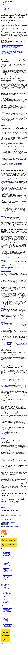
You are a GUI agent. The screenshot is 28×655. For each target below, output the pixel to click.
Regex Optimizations (7, 589)
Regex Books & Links (7, 602)
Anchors (5, 564)
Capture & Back (6, 565)
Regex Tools (5, 599)
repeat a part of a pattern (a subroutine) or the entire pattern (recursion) (14, 233)
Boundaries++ (6, 563)
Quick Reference (6, 553)
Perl (2, 433)
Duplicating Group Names (7, 48)
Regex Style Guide (7, 555)
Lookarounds (6, 568)
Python (3, 428)
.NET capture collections (6, 386)
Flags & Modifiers (7, 566)
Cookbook (5, 587)
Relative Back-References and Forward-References (12, 52)
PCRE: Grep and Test (7, 591)
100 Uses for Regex (7, 554)
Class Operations (6, 573)
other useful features (18, 164)
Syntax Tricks (6, 577)
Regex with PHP (6, 620)
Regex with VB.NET (7, 626)
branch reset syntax (23, 331)
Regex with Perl (6, 618)
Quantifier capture (7, 579)
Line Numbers (6, 610)
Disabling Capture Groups (7, 53)
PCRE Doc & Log (7, 617)
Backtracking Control (7, 575)
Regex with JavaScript (7, 624)
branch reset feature (7, 186)
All (6, 562)
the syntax (19, 267)
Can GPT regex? (6, 556)
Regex (6, 576)
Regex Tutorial (6, 550)
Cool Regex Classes (7, 588)
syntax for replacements (5, 67)
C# (2, 427)
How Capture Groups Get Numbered (9, 47)
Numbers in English (7, 611)
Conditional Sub (6, 609)
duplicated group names (5, 187)
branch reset (9, 342)
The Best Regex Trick (7, 608)
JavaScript (4, 432)
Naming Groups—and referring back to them (11, 46)
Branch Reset (17, 318)
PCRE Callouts (6, 578)
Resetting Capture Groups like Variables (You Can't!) (12, 51)
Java (2, 431)
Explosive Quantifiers (7, 570)
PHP (3, 429)
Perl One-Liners (6, 592)
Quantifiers (5, 569)
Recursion (5, 572)
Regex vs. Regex (6, 552)
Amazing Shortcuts (7, 593)
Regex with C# (6, 619)
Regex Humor (6, 601)
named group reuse (23, 344)
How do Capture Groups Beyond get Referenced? (12, 45)
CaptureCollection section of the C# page (9, 226)
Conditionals (5, 571)
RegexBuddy (6, 600)
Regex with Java (6, 622)
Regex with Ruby (6, 625)
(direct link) (3, 57)
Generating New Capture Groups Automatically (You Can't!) (14, 49)
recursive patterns (16, 399)
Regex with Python (7, 621)
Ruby (3, 434)
